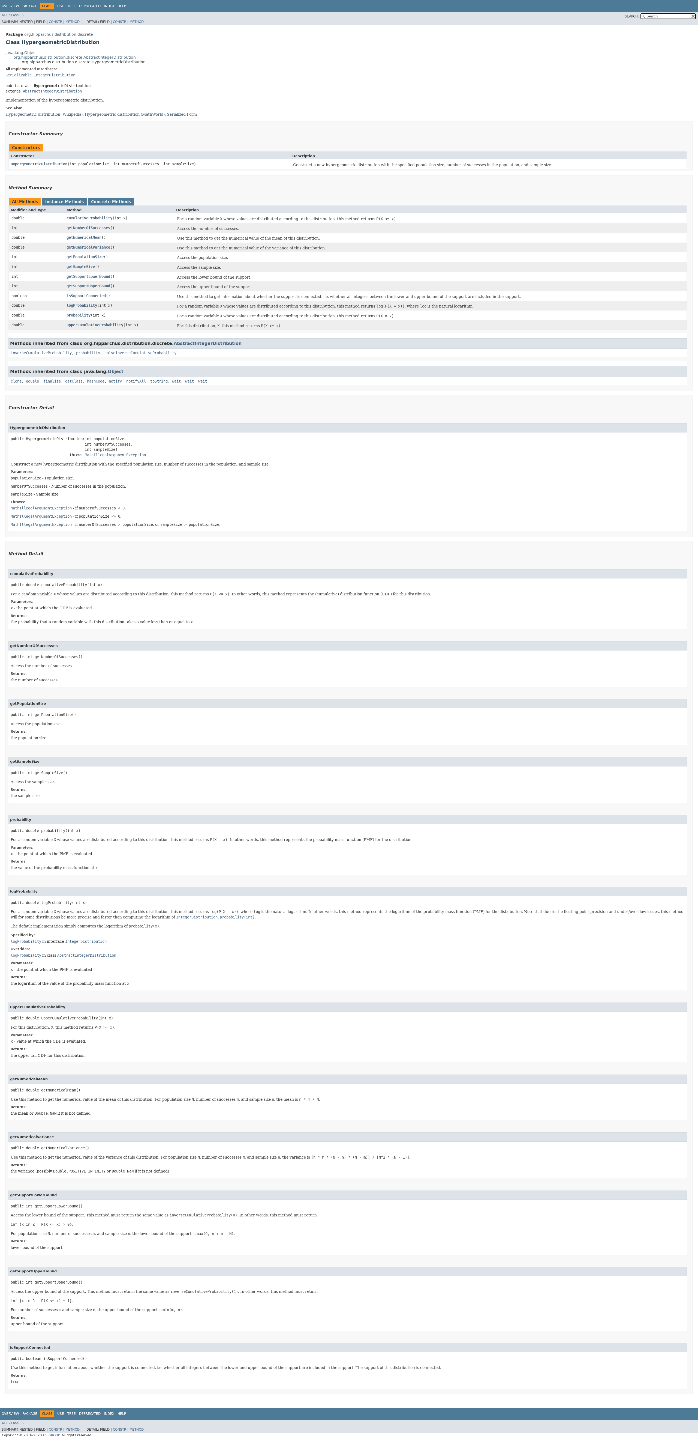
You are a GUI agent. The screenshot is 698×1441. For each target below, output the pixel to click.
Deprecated (90, 6)
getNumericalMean (84, 237)
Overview (10, 6)
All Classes (13, 15)
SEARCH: (632, 16)
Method (72, 22)
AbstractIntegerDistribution (52, 91)
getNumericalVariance (88, 247)
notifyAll (136, 381)
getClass (74, 381)
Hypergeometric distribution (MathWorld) (125, 114)
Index (109, 6)
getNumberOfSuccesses (88, 228)
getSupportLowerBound (88, 276)
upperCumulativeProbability (95, 325)
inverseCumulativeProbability (41, 353)
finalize (52, 381)
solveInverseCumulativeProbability (140, 353)
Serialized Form (182, 114)
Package (29, 6)
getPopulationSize (85, 257)
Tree (71, 6)
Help (122, 6)
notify (115, 381)
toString (159, 381)
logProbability (82, 305)
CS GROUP (51, 1435)
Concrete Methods (111, 201)
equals (32, 381)
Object (116, 371)
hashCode (95, 381)
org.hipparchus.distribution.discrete (58, 34)
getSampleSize (81, 266)
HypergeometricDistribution (39, 164)
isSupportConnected (86, 296)
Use (60, 6)
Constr (55, 22)
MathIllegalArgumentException (115, 455)
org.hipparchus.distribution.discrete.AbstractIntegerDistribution (75, 57)
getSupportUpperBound (88, 286)
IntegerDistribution (54, 75)
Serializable (18, 75)
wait (176, 381)
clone (16, 381)
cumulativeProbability (89, 218)
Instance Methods (64, 201)
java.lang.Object (21, 52)
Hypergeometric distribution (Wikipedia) (44, 114)
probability (79, 315)
